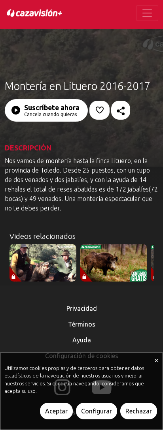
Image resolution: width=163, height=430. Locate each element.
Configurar (96, 411)
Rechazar (138, 411)
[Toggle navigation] (147, 13)
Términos (81, 324)
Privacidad (81, 308)
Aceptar (56, 411)
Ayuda (81, 340)
